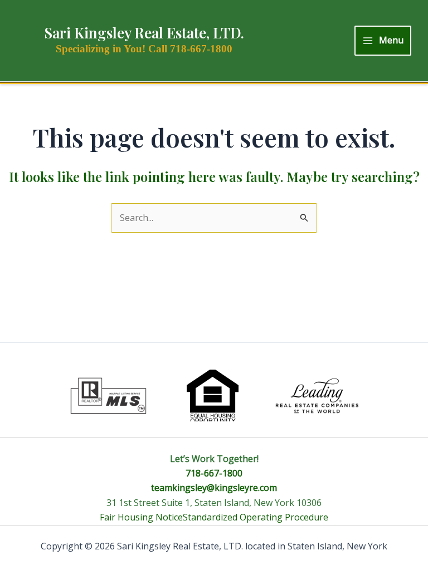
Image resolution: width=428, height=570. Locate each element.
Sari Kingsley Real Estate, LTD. (144, 32)
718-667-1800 (214, 473)
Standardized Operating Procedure (255, 517)
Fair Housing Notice (141, 517)
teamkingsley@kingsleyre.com (214, 487)
